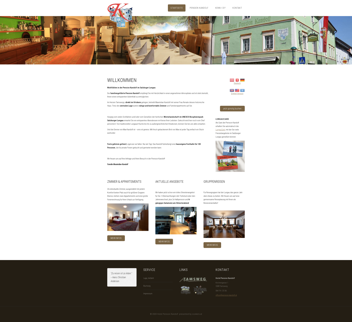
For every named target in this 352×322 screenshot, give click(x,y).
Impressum (147, 293)
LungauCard (220, 129)
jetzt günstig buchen (232, 108)
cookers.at (197, 314)
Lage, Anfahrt (148, 278)
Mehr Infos (116, 238)
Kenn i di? (220, 8)
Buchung (146, 286)
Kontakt (237, 8)
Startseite (176, 8)
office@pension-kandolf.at (226, 295)
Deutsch (237, 83)
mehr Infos (212, 245)
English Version (237, 93)
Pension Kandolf (199, 8)
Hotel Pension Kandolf (167, 314)
